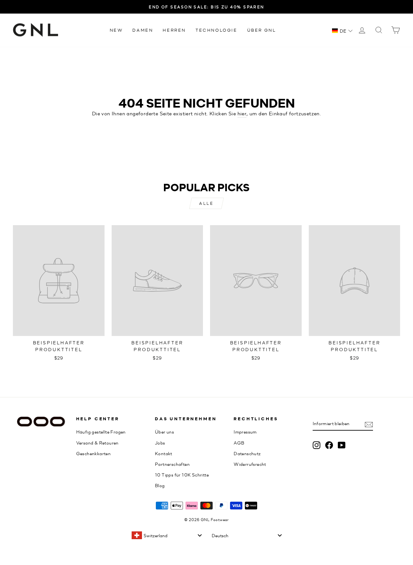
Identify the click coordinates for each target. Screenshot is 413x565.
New (116, 30)
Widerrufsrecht (250, 464)
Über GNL (261, 30)
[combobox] (166, 535)
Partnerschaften (172, 464)
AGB (239, 442)
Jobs (160, 442)
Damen (142, 30)
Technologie (216, 30)
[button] (342, 30)
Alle (206, 203)
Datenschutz (247, 453)
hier (242, 113)
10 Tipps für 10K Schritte (182, 474)
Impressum (245, 431)
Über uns (164, 431)
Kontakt (163, 453)
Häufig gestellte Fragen (101, 431)
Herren (174, 30)
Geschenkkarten (93, 453)
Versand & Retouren (97, 442)
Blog (160, 485)
